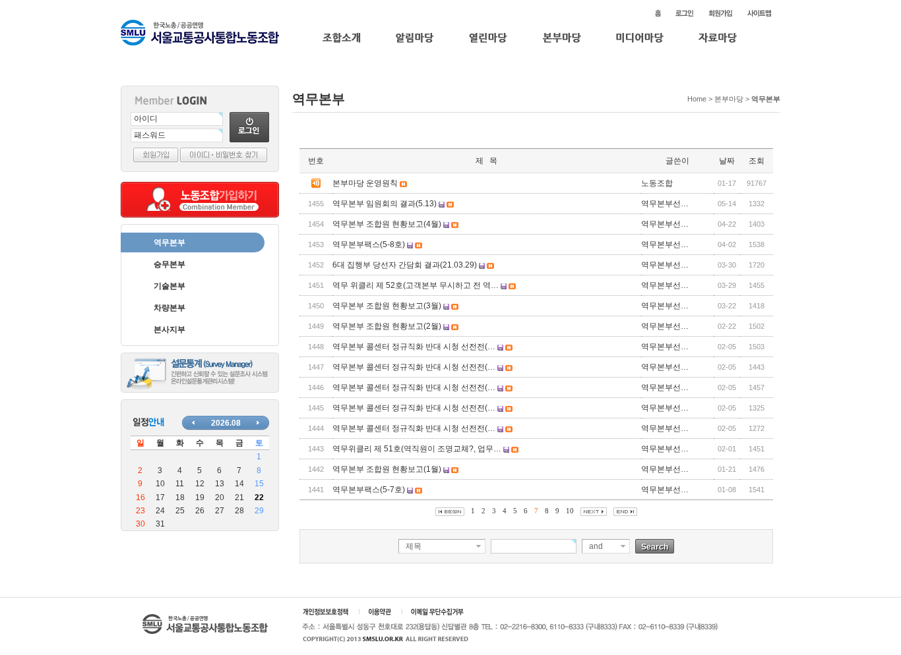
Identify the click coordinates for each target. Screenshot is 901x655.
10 (570, 511)
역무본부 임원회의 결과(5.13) (384, 203)
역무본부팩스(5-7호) (368, 489)
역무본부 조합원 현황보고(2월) (386, 326)
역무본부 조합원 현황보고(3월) (386, 305)
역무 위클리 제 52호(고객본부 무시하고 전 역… (415, 285)
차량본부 (169, 307)
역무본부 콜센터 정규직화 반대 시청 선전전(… (413, 346)
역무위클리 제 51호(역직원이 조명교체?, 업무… (416, 448)
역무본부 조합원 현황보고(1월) (386, 469)
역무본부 (169, 242)
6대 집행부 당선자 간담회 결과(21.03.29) (404, 265)
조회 (756, 160)
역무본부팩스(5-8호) (368, 244)
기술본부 (169, 286)
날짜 (727, 160)
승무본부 (169, 264)
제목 (413, 546)
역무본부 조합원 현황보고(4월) (386, 224)
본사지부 (169, 329)
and (596, 546)
